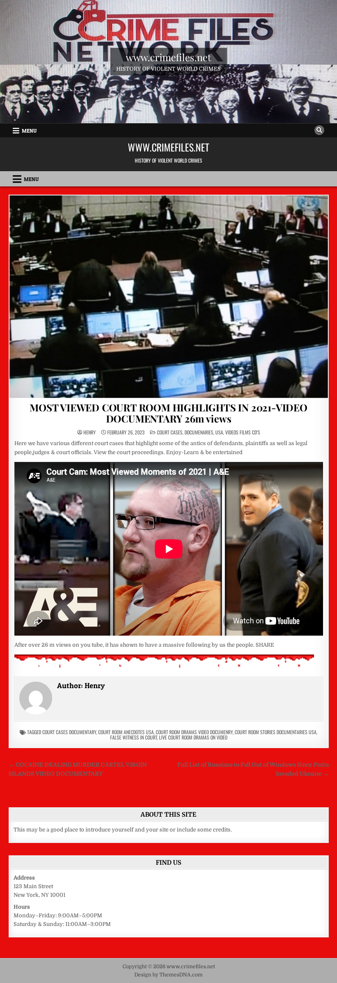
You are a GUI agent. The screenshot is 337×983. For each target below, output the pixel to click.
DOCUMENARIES (199, 432)
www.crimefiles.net (168, 57)
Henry (89, 432)
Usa (219, 432)
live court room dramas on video (193, 737)
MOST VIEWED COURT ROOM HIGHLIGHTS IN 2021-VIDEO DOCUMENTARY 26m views (168, 413)
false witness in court (133, 737)
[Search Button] (319, 130)
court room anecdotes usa (126, 731)
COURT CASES (169, 432)
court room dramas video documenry (194, 731)
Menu (29, 130)
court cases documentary (69, 731)
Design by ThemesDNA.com (168, 975)
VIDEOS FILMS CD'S (242, 432)
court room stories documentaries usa (275, 731)
